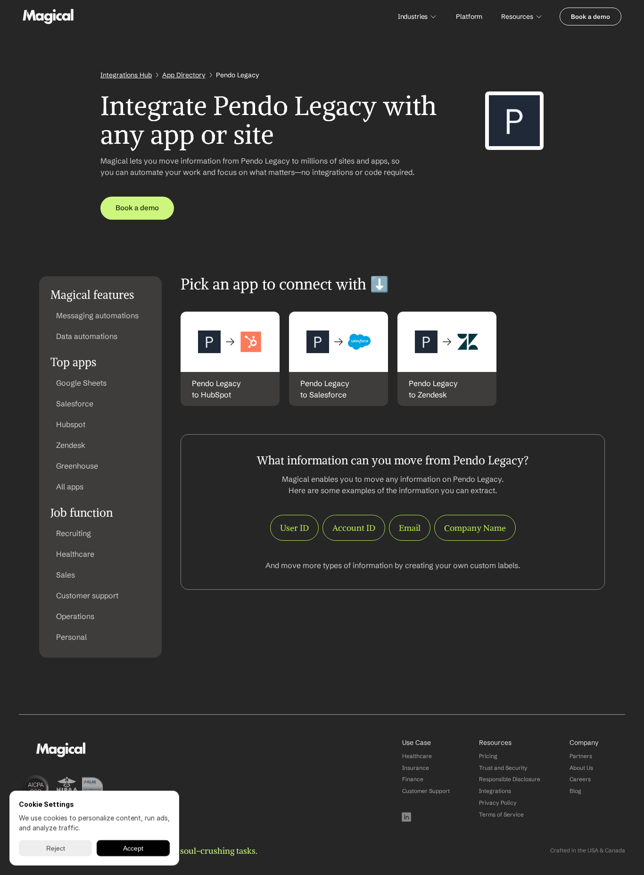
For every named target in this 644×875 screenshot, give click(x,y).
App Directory (184, 75)
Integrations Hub (126, 75)
